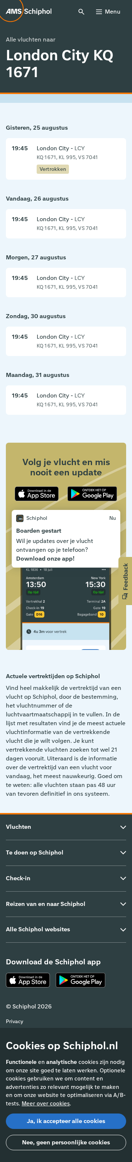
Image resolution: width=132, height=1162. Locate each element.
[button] (125, 581)
